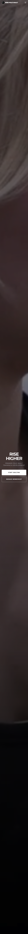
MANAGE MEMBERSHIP (14, 479)
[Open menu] (25, 2)
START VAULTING (14, 472)
